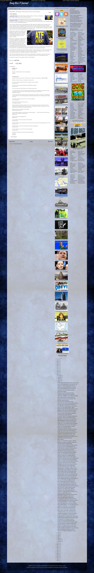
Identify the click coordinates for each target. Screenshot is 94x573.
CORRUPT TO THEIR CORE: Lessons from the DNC (66, 506)
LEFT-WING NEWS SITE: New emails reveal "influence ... (67, 424)
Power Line (72, 58)
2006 (58, 556)
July (58, 532)
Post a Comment (14, 136)
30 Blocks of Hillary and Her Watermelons (64, 414)
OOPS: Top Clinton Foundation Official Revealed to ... (66, 487)
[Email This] (16, 63)
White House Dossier (73, 81)
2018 (58, 371)
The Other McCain (81, 59)
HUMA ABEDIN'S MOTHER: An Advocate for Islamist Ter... (67, 429)
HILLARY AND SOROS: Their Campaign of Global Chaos (67, 416)
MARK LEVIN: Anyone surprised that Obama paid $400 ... (67, 503)
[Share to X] (18, 63)
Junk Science (80, 157)
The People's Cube (73, 117)
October (59, 378)
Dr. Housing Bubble (81, 78)
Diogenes (71, 105)
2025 (58, 361)
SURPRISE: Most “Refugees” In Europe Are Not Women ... (67, 513)
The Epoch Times (73, 44)
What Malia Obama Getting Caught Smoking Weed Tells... (67, 475)
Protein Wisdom (80, 51)
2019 (58, 370)
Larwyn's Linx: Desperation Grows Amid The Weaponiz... (67, 459)
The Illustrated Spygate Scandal (6, 0)
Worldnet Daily (80, 62)
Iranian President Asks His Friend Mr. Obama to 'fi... (66, 481)
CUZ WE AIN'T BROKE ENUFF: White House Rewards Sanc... (68, 485)
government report (13, 15)
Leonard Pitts (80, 112)
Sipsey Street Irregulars (81, 166)
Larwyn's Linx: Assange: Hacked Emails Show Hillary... (66, 526)
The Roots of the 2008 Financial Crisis (76, 21)
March (59, 538)
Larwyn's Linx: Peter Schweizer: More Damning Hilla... (66, 413)
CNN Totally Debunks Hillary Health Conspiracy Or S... (66, 404)
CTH (71, 41)
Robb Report (72, 181)
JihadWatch (80, 111)
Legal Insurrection (81, 44)
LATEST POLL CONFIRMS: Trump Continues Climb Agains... (68, 395)
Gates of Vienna (80, 38)
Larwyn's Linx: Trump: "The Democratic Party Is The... (66, 385)
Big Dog (71, 167)
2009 (58, 551)
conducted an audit (13, 20)
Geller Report (72, 50)
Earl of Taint (72, 107)
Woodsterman (72, 118)
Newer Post (12, 141)
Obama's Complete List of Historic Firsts (76, 23)
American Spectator (73, 34)
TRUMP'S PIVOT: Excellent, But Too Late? (64, 437)
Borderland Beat (72, 152)
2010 (58, 550)
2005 (58, 557)
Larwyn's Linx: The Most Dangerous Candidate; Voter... (66, 482)
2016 (58, 374)
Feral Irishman (72, 108)
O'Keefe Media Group (73, 78)
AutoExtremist (72, 175)
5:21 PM (13, 73)
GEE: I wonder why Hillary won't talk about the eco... (66, 397)
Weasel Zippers (72, 63)
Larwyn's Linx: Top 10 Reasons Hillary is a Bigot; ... (66, 407)
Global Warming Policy (81, 153)
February (59, 539)
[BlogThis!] (17, 63)
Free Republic (72, 46)
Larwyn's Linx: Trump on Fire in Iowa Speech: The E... (66, 398)
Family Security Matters (74, 171)
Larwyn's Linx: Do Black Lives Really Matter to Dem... (66, 530)
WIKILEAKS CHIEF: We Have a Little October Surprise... (67, 410)
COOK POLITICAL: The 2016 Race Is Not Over (65, 519)
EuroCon (71, 45)
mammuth (56, 565)
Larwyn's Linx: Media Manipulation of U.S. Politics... (66, 426)
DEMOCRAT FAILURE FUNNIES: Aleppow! (64, 443)
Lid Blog (79, 46)
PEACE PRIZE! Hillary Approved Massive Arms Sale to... (67, 420)
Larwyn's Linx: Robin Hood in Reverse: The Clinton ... (66, 462)
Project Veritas (72, 79)
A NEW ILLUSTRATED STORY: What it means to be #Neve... (67, 461)
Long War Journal (73, 157)
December (60, 375)
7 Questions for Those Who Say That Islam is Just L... (66, 433)
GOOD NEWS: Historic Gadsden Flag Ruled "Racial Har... (67, 494)
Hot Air (71, 51)
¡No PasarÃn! (72, 166)
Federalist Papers (81, 108)
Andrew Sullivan (80, 106)
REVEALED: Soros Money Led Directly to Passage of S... (67, 442)
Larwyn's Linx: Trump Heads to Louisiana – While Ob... (66, 440)
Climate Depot (80, 152)
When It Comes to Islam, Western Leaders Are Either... (66, 510)
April (58, 536)
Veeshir (13, 68)
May (58, 535)
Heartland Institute (81, 154)
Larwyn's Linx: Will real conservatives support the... (66, 394)
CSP (71, 154)
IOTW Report (80, 40)
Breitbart (71, 38)
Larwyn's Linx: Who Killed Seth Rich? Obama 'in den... (66, 472)
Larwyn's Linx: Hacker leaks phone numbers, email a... (66, 466)
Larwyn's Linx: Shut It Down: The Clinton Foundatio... (66, 501)
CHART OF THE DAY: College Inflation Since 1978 (66, 490)
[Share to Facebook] (19, 63)
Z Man (79, 63)
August (59, 381)
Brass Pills (71, 74)
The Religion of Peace (73, 160)
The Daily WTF (72, 178)
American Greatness (73, 33)
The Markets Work (81, 58)
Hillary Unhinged (60, 439)
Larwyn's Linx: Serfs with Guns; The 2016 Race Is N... (66, 514)
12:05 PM (14, 134)
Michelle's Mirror (72, 113)
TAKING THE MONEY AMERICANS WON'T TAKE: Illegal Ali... (68, 517)
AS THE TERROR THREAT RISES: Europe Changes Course (67, 382)
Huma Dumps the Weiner (61, 391)
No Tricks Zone (80, 158)
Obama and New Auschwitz (74, 16)
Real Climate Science (81, 159)
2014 (58, 544)
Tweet (50, 12)
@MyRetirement (80, 179)
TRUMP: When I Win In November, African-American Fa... (67, 432)
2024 (58, 362)
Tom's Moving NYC (81, 180)
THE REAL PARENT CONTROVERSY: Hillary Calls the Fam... (68, 527)
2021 (58, 367)
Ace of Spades (72, 32)
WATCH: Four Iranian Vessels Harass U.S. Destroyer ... (66, 411)
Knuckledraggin (72, 112)
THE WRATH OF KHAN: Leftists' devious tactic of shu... (66, 511)
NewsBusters (80, 117)
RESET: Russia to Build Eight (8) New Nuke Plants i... (66, 507)
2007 (58, 554)
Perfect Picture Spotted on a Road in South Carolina (66, 456)
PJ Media (71, 57)
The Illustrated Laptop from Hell (75, 13)
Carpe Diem (80, 75)
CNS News (72, 39)
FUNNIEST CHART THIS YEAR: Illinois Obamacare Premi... (67, 408)
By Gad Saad (62, 26)
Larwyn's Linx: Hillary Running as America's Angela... (66, 417)
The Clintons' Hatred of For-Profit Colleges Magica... (66, 465)
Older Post (50, 141)
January (59, 541)
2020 (58, 368)
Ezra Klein (79, 107)
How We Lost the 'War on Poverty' (75, 25)
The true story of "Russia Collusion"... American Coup (62, 38)
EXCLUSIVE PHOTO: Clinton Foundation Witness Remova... (67, 403)
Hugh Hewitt (72, 52)
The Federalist (72, 59)
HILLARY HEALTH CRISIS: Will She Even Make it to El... (67, 484)
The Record (72, 159)
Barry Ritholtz (80, 74)
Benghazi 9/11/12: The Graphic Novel (38, 0)
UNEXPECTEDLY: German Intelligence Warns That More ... (67, 469)
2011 (58, 548)
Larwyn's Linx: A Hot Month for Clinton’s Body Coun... (66, 453)
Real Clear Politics (81, 118)
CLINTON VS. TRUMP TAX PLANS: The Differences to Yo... (67, 491)
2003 (58, 560)
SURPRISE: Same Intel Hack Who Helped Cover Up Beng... (67, 500)
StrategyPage (72, 158)
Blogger (64, 565)
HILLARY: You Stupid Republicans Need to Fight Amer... (67, 452)
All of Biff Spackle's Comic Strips (62, 353)
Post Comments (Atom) (18, 143)
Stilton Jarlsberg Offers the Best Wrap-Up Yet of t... (66, 529)
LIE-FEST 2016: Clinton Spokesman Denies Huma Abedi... (67, 423)
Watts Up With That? (81, 160)
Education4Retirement (81, 178)
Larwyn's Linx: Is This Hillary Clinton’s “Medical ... (65, 488)
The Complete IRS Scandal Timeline (75, 24)
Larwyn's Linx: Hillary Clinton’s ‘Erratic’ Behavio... (66, 449)
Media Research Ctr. (81, 113)
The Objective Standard (81, 57)
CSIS (71, 153)
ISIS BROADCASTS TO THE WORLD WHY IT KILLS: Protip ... (68, 516)
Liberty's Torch (80, 45)
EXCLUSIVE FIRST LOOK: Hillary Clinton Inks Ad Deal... (67, 498)
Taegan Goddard (80, 105)
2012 (58, 547)
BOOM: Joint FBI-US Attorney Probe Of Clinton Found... (66, 471)
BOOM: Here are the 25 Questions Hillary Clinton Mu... (66, 387)
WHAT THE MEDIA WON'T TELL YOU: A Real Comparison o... (68, 478)
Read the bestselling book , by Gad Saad (62, 50)
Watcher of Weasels (81, 171)
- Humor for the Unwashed (76, 30)
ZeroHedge (80, 81)
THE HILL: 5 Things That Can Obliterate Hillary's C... (66, 455)
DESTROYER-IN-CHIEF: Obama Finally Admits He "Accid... (67, 436)
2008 (58, 553)
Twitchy (71, 80)
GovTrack (71, 75)
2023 (58, 364)
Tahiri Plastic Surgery (81, 181)
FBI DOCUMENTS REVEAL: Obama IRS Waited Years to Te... (68, 504)
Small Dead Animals (81, 167)
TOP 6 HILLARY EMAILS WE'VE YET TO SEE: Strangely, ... (67, 445)
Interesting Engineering (73, 180)
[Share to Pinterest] (21, 63)
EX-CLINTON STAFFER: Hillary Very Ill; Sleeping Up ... (66, 388)
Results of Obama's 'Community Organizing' (71, 0)
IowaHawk (71, 111)
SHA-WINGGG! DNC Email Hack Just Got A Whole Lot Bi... (67, 474)
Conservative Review (73, 40)
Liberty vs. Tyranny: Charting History (75, 15)
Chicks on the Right (81, 33)
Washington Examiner (73, 62)
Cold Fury (71, 168)
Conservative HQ (80, 34)
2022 (58, 365)
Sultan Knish (80, 56)
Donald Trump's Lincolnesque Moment (64, 427)
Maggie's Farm (72, 172)
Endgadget (72, 179)
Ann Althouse (80, 32)
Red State (79, 52)
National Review (72, 56)
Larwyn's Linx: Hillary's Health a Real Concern (65, 401)
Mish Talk (79, 80)
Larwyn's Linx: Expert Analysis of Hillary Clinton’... (66, 497)
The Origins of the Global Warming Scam (76, 17)
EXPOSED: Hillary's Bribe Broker (63, 400)
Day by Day (72, 106)
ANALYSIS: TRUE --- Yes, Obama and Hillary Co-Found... (67, 468)
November (60, 377)
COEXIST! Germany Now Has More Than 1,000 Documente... (68, 458)
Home (31, 141)
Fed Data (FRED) (81, 79)
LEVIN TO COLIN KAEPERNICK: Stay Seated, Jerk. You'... (67, 384)
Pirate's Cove (80, 50)
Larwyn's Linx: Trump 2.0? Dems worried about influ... (66, 430)
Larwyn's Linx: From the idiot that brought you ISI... (66, 520)
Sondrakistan (80, 168)
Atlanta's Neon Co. (81, 175)
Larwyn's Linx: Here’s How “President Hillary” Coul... (66, 446)
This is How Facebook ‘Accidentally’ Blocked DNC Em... (67, 523)
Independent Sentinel (81, 39)
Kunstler (79, 41)
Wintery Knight (80, 172)
